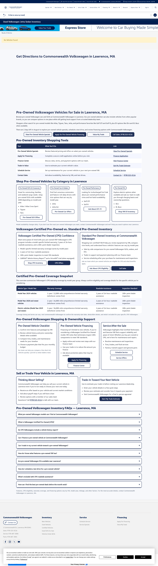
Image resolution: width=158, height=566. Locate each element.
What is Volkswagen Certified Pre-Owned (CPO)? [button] (36, 422)
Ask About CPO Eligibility (99, 268)
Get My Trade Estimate (121, 165)
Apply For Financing (123, 521)
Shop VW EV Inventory (126, 211)
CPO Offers (59, 263)
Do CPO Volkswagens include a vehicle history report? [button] (38, 430)
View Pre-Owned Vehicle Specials (38, 134)
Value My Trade (98, 134)
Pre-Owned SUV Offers (31, 217)
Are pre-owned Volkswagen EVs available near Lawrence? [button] (39, 461)
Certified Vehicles (47, 528)
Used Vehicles (46, 524)
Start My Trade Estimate (111, 399)
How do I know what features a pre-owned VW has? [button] (37, 453)
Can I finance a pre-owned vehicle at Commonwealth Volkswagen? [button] (43, 438)
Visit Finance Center (120, 161)
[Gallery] (79, 28)
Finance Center (79, 365)
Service (83, 517)
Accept (143, 557)
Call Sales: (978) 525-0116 (122, 134)
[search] (155, 7)
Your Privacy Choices (78, 564)
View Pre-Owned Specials (122, 151)
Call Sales (122, 268)
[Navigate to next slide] (156, 28)
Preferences (107, 557)
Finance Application (120, 156)
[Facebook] (5, 542)
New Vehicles (46, 521)
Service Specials (85, 524)
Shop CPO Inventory (35, 263)
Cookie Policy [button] (69, 557)
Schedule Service (119, 170)
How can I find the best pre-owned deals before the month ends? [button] (42, 484)
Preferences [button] (23, 559)
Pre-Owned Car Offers (63, 211)
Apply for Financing (79, 360)
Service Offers (121, 358)
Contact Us (117, 175)
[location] (99, 1)
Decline (125, 557)
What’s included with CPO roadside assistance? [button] (35, 477)
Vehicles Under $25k (48, 534)
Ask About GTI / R (94, 209)
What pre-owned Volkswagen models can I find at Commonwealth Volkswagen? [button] (48, 414)
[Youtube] (19, 542)
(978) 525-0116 (130, 175)
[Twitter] (14, 542)
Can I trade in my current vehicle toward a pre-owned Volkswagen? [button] (43, 445)
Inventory (47, 517)
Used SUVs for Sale (48, 531)
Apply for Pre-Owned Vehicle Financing (69, 134)
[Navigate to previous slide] (1, 28)
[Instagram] (10, 542)
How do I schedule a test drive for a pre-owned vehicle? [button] (39, 469)
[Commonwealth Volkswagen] (13, 7)
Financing (122, 517)
